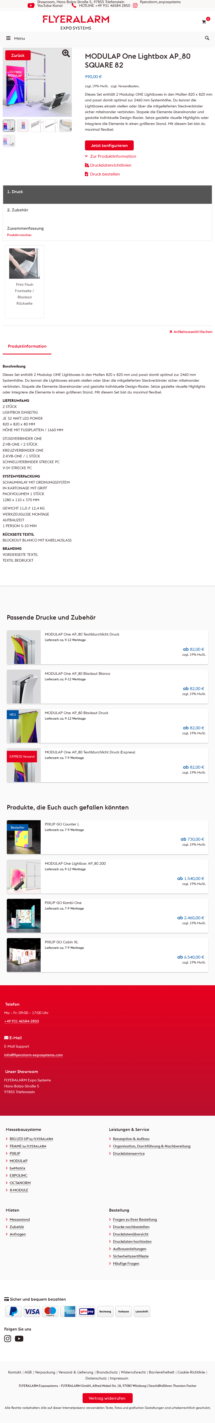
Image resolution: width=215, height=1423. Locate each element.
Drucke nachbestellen (131, 1226)
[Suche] (207, 38)
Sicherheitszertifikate (131, 1256)
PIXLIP (15, 1153)
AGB (28, 1372)
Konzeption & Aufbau (131, 1138)
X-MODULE (19, 1190)
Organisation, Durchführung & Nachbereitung (151, 1146)
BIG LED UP (31, 1138)
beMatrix (17, 1168)
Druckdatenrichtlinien (110, 165)
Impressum (119, 1378)
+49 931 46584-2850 (21, 1021)
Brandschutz (107, 1372)
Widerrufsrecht (133, 1372)
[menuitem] (207, 38)
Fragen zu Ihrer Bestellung (135, 1219)
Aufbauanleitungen (129, 1248)
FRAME (28, 1146)
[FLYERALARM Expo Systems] (107, 22)
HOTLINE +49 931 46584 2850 (104, 5)
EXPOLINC (19, 1175)
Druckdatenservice (129, 1153)
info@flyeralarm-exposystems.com (33, 1055)
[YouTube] (20, 1340)
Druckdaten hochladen (132, 1241)
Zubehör (17, 1226)
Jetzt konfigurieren (109, 145)
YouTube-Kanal (49, 5)
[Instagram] (9, 1340)
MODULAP (19, 1160)
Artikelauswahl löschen (193, 331)
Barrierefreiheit (161, 1372)
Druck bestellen (105, 174)
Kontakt (14, 1372)
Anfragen (18, 1234)
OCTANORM (20, 1182)
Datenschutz (96, 1378)
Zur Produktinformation (113, 156)
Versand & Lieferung (75, 1372)
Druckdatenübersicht (130, 1234)
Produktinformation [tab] (27, 346)
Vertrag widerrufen (107, 1398)
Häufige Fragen (126, 1263)
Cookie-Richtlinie (191, 1372)
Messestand (20, 1219)
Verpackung (45, 1372)
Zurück (18, 55)
